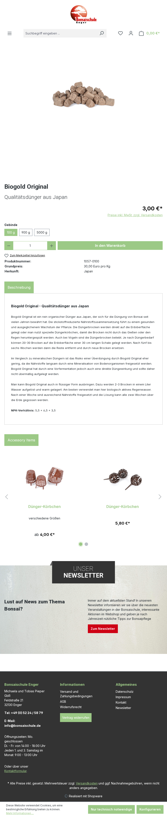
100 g (11, 232)
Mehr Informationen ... (20, 813)
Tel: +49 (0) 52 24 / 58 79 (23, 713)
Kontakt (121, 702)
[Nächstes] (160, 497)
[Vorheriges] (6, 497)
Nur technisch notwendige (111, 809)
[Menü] (9, 33)
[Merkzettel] (120, 33)
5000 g (42, 232)
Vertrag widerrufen (75, 717)
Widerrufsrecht (71, 707)
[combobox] (60, 33)
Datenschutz (125, 691)
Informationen (72, 684)
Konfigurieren (150, 809)
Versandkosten (87, 783)
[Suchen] (102, 33)
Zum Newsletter (103, 628)
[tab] (19, 287)
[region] (83, 115)
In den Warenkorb (110, 245)
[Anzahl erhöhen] (51, 245)
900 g (26, 232)
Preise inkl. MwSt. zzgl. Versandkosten (135, 215)
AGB (63, 701)
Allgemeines (126, 684)
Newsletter (123, 708)
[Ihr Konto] (131, 33)
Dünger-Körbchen (44, 506)
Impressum (123, 697)
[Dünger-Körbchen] (44, 479)
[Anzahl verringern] (8, 245)
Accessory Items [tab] (21, 440)
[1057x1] (83, 85)
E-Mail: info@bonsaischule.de (22, 723)
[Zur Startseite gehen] (83, 14)
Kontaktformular (15, 771)
